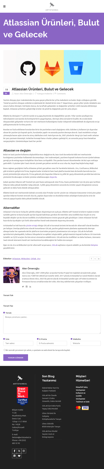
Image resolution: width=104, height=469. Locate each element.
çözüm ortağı (31, 226)
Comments (61, 94)
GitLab (54, 245)
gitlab (33, 259)
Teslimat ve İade (82, 402)
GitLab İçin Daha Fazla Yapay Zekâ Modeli (51, 407)
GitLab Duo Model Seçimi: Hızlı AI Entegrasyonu (49, 434)
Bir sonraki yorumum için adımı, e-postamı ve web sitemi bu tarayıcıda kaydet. (38, 350)
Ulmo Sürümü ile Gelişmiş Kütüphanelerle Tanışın (51, 416)
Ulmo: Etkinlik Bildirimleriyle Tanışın (51, 425)
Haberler (49, 94)
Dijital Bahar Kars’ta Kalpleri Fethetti (50, 389)
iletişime (94, 245)
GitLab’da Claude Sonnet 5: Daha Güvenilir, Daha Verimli (51, 398)
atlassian (16, 259)
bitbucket (25, 259)
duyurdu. (53, 177)
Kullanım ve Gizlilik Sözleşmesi (80, 396)
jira (38, 259)
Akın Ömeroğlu (26, 94)
